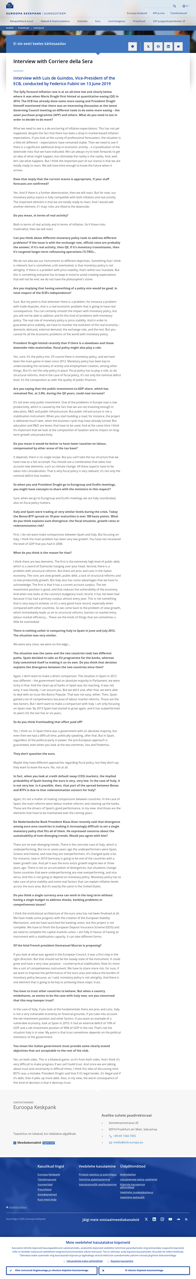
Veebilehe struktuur (18, 1207)
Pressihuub (139, 21)
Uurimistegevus (116, 21)
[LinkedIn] (154, 1219)
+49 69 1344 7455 (124, 1136)
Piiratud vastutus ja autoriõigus (98, 1174)
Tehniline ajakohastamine (94, 1179)
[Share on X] (148, 46)
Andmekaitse (128, 1174)
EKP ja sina (159, 13)
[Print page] (132, 46)
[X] (146, 1219)
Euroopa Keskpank (137, 13)
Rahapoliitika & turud (21, 21)
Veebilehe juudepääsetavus (136, 1192)
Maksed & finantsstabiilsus (55, 21)
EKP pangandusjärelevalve (167, 21)
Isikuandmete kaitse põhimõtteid (85, 1261)
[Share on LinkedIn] (168, 46)
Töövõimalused (178, 13)
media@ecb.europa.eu (128, 1142)
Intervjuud (39, 28)
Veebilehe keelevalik (132, 1197)
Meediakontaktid (29, 1142)
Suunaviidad (45, 1184)
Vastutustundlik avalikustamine (98, 1184)
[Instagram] (162, 1219)
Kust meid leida (47, 1199)
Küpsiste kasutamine (122, 1261)
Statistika (82, 21)
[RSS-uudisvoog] (186, 1219)
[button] (180, 6)
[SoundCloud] (178, 1219)
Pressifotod (44, 1189)
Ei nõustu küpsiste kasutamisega (144, 1270)
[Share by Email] (178, 46)
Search (174, 6)
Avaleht (10, 28)
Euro (97, 21)
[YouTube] (170, 1219)
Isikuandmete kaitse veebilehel (138, 1179)
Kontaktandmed (47, 1194)
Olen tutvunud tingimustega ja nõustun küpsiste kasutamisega (51, 1270)
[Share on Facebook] (158, 46)
